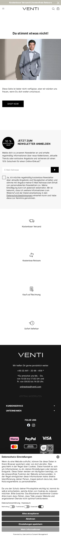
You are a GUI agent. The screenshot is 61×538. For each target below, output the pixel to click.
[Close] (58, 3)
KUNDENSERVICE (14, 406)
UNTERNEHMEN (13, 410)
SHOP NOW (13, 104)
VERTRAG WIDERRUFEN (30, 396)
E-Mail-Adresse (11, 170)
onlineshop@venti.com (30, 386)
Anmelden (55, 170)
